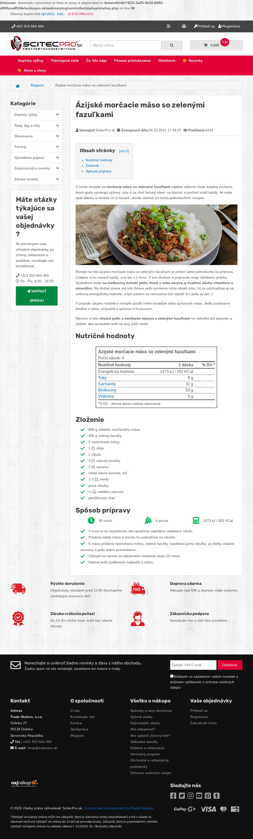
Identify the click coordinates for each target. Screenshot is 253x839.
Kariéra (76, 723)
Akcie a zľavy (35, 70)
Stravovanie (23, 136)
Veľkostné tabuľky (144, 742)
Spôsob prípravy (98, 171)
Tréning (20, 147)
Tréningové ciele (65, 60)
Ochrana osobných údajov (150, 773)
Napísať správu (38, 296)
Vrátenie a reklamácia (147, 748)
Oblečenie (166, 60)
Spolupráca (79, 729)
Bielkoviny (107, 390)
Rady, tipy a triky (27, 125)
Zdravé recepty (26, 179)
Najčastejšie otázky (145, 723)
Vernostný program (145, 754)
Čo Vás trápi (96, 60)
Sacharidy (107, 384)
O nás (75, 711)
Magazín (77, 735)
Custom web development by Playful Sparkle (118, 808)
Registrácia (199, 717)
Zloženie (92, 165)
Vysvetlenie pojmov (29, 158)
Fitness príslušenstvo (132, 60)
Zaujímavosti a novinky (32, 168)
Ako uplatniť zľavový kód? (150, 735)
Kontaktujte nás (82, 717)
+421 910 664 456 (37, 742)
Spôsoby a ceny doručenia (151, 711)
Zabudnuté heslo (203, 723)
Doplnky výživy (30, 60)
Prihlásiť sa (199, 711)
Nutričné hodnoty (99, 160)
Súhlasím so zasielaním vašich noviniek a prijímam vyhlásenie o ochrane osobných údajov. (204, 682)
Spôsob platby (141, 717)
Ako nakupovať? (143, 729)
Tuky (102, 378)
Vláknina (106, 396)
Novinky (196, 60)
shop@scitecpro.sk (42, 748)
